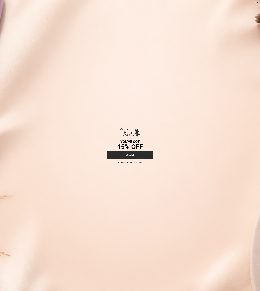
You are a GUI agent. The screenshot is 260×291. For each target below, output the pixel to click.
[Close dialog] (257, 2)
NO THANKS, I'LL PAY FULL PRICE (130, 162)
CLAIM (130, 155)
